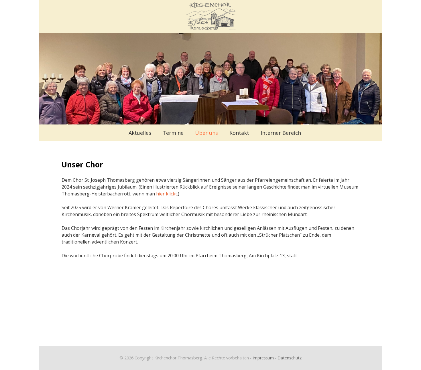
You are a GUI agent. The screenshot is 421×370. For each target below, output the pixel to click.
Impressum (263, 358)
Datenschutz (290, 358)
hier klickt (166, 194)
